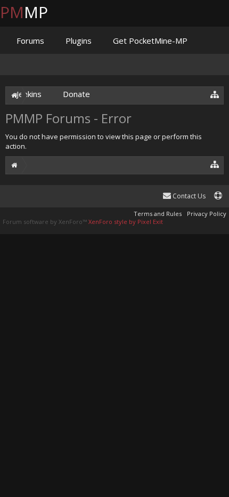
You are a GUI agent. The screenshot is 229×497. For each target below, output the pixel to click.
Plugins (79, 40)
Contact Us (188, 196)
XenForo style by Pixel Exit (125, 222)
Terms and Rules (158, 214)
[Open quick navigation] (214, 164)
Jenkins (29, 94)
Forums (30, 40)
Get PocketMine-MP (150, 40)
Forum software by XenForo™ (45, 222)
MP (32, 12)
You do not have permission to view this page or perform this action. (103, 141)
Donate (76, 94)
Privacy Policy (206, 214)
